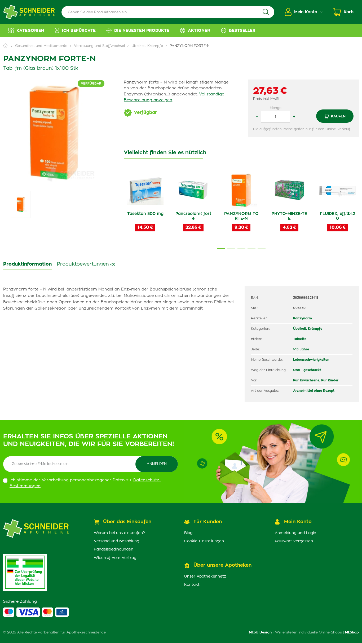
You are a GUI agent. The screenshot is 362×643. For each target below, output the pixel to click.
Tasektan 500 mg (145, 214)
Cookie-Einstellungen (204, 541)
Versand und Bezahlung (116, 541)
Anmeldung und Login (295, 533)
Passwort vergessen (294, 541)
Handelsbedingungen (113, 549)
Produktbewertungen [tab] (86, 264)
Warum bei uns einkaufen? (119, 533)
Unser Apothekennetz (205, 576)
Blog (188, 533)
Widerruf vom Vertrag (115, 558)
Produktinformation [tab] (27, 264)
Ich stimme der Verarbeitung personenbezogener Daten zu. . (85, 483)
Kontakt (192, 585)
